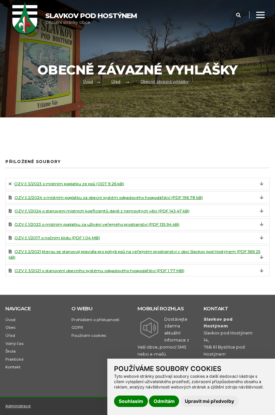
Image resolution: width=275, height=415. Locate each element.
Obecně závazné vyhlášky (164, 81)
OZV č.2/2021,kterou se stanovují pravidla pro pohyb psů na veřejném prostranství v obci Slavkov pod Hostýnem (135, 254)
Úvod (88, 81)
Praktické (14, 359)
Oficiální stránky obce (91, 18)
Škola (10, 351)
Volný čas (14, 343)
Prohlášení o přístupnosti (95, 319)
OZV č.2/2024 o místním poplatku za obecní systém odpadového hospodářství (108, 197)
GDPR (77, 327)
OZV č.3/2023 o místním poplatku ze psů (69, 183)
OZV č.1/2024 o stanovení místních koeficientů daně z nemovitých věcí (101, 210)
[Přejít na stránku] (28, 18)
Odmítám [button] (164, 401)
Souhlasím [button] (131, 401)
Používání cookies (88, 335)
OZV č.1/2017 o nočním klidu (57, 237)
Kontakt (12, 367)
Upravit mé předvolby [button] (209, 401)
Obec (10, 327)
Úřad (115, 81)
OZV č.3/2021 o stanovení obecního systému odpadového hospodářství (99, 270)
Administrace (18, 406)
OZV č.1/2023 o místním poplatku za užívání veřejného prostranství (96, 224)
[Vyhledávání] (238, 15)
